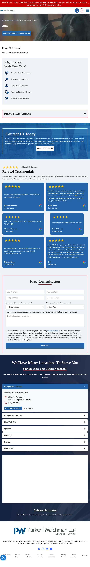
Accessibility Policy (7, 556)
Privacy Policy (63, 556)
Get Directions (12, 408)
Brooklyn (8, 435)
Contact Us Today (45, 148)
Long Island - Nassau (13, 387)
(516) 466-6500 (14, 403)
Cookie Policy (17, 556)
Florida (7, 442)
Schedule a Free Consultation (16, 33)
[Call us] (77, 10)
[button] (82, 10)
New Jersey (9, 448)
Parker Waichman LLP (10, 20)
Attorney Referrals (40, 556)
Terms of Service (73, 556)
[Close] (88, 3)
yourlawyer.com (52, 330)
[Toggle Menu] (87, 10)
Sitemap (84, 555)
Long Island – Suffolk (13, 416)
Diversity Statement (52, 556)
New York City (10, 422)
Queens (7, 429)
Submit (45, 345)
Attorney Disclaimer (27, 556)
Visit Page (28, 408)
